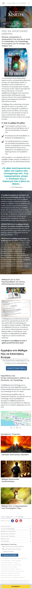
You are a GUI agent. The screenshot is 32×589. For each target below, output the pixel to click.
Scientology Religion (6, 560)
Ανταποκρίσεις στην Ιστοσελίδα (12, 549)
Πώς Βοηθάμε (5, 541)
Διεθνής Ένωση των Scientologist (9, 567)
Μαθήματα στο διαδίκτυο (8, 531)
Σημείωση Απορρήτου (23, 582)
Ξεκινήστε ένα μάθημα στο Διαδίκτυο (10, 562)
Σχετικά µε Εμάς (5, 526)
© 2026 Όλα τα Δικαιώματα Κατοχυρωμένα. (15, 581)
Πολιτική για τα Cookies (6, 583)
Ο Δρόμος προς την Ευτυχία (8, 569)
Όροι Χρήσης (16, 583)
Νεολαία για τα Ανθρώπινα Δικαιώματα (10, 575)
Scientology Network (22, 558)
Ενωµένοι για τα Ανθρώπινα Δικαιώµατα (10, 573)
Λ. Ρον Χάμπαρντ (5, 558)
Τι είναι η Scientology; (7, 529)
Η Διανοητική (13, 558)
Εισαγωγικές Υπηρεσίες (8, 534)
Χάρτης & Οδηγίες (9, 551)
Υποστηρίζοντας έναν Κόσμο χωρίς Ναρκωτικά (12, 571)
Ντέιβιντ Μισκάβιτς (16, 560)
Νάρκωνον (18, 569)
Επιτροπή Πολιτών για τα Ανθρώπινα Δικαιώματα (13, 577)
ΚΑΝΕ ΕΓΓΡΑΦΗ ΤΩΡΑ (15, 368)
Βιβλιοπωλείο (5, 539)
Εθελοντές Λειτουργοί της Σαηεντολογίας (11, 564)
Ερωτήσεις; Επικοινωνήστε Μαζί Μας (14, 546)
